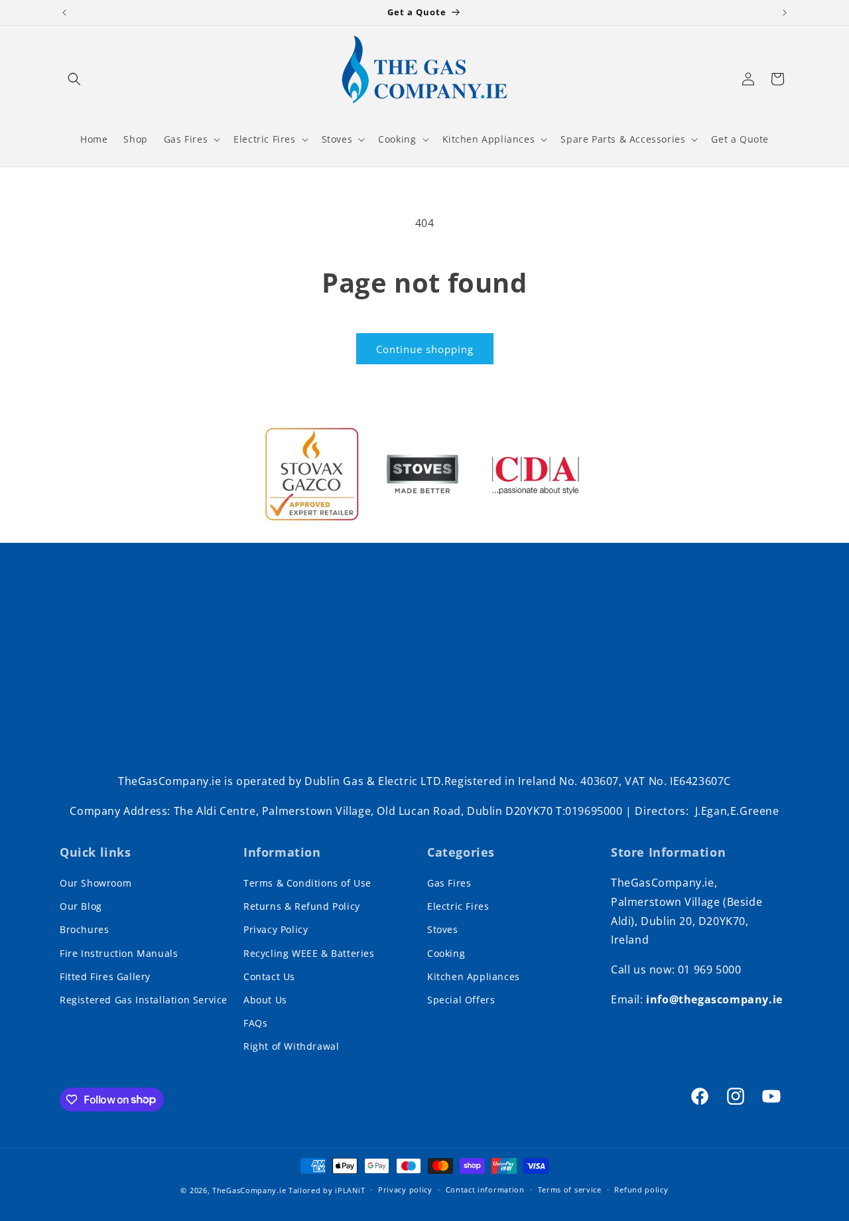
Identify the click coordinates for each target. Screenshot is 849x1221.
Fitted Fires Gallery (105, 976)
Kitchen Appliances (473, 976)
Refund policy (641, 1189)
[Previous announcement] (64, 12)
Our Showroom (95, 883)
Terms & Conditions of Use (307, 883)
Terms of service (570, 1189)
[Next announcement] (784, 12)
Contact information (485, 1189)
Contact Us (269, 976)
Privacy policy (405, 1189)
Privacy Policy (275, 929)
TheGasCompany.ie (249, 1190)
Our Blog (81, 906)
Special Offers (461, 999)
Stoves (442, 929)
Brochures (84, 929)
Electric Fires (458, 906)
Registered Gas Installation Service (144, 999)
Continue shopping (425, 349)
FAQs (255, 1023)
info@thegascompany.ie (714, 999)
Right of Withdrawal (291, 1046)
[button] (74, 79)
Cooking (446, 953)
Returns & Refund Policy (301, 906)
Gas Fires (449, 883)
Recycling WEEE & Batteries (309, 953)
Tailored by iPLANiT (327, 1190)
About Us (265, 999)
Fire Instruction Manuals (119, 953)
